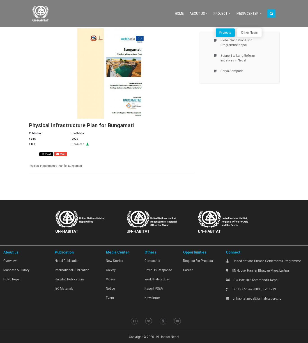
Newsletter (152, 298)
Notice (110, 288)
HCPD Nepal (11, 279)
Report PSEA (154, 288)
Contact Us (152, 261)
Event (110, 298)
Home (180, 13)
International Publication (72, 270)
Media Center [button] (247, 13)
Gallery (111, 270)
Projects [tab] (225, 32)
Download (79, 144)
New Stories (114, 261)
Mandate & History (16, 270)
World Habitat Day (157, 279)
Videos (111, 279)
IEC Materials (64, 288)
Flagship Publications (70, 279)
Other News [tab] (249, 32)
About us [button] (197, 13)
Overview (10, 261)
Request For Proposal (198, 261)
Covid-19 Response (158, 270)
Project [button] (221, 13)
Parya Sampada (232, 71)
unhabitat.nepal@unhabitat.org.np (257, 298)
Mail (62, 154)
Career (188, 270)
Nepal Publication (67, 261)
